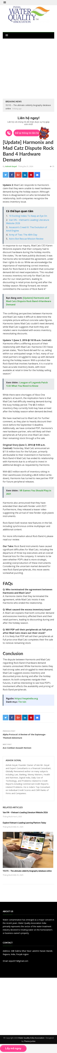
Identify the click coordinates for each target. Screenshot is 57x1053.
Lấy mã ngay (13, 1048)
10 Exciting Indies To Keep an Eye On (28, 215)
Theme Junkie (29, 1041)
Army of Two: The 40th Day (23, 234)
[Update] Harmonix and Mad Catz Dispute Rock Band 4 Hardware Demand (28, 301)
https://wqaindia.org (26, 698)
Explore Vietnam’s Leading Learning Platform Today (24, 823)
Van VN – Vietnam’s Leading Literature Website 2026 (25, 813)
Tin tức (22, 701)
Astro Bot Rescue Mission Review (26, 238)
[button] (4, 2)
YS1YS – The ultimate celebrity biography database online (27, 871)
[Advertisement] (28, 68)
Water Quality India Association (31, 1038)
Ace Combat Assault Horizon (17, 747)
